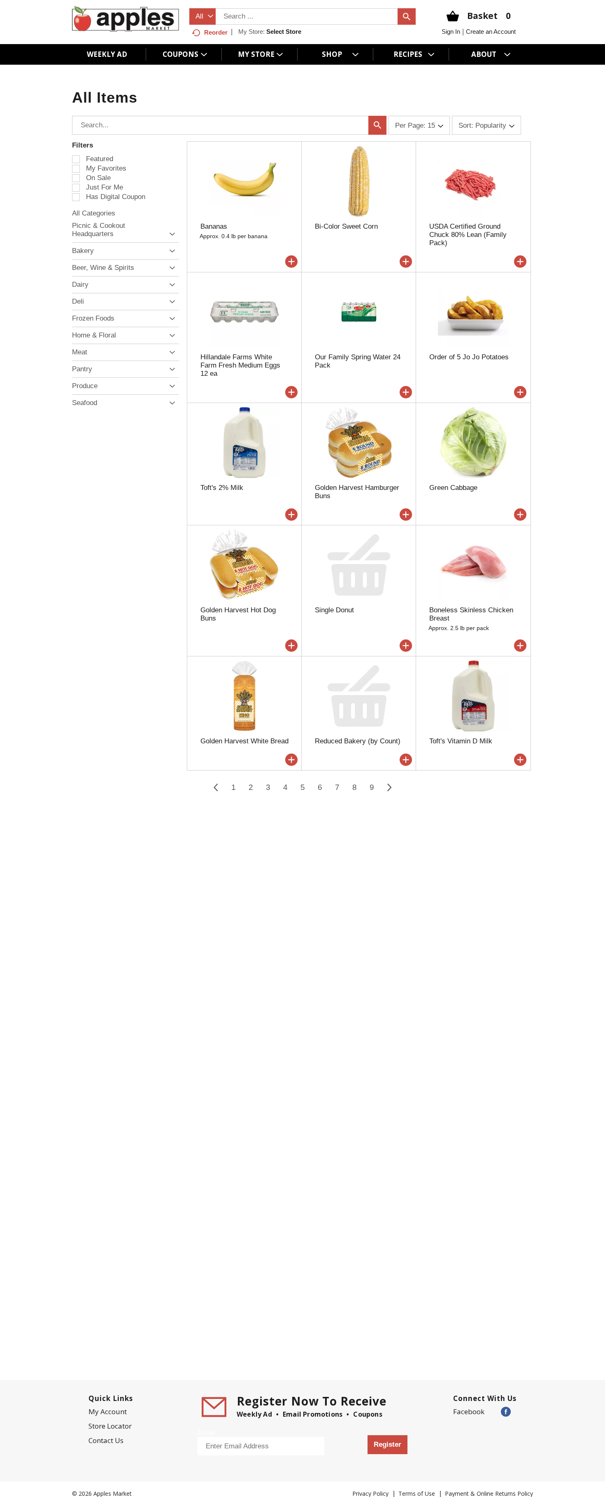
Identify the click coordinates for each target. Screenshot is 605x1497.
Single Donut (334, 610)
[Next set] (389, 787)
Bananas (213, 226)
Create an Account (491, 31)
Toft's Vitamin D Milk (460, 741)
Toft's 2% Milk (221, 488)
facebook (468, 1411)
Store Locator (110, 1426)
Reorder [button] (216, 32)
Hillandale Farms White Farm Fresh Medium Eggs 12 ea (240, 365)
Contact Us (105, 1440)
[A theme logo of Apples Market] (125, 18)
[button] (170, 234)
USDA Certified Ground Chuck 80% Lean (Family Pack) (468, 235)
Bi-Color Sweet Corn (346, 226)
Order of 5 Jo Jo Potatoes (469, 357)
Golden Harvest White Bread (244, 741)
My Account (107, 1411)
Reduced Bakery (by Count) (357, 741)
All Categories (93, 213)
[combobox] (202, 16)
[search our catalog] (407, 16)
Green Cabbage (453, 488)
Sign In (451, 31)
